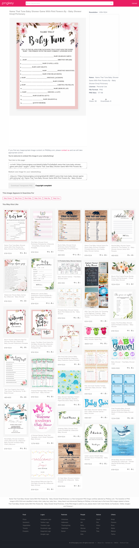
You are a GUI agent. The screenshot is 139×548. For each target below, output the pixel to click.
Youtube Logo (45, 525)
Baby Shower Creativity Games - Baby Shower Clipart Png (96, 338)
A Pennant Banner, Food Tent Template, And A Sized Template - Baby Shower (42, 437)
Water (113, 528)
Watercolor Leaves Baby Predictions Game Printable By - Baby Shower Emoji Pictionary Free (42, 296)
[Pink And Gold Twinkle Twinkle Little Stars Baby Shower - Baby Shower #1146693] (96, 366)
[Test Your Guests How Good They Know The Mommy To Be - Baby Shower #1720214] (16, 370)
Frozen (82, 519)
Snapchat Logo (45, 531)
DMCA (116, 543)
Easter (63, 531)
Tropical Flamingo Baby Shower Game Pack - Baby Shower (42, 391)
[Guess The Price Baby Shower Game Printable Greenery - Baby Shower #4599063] (123, 305)
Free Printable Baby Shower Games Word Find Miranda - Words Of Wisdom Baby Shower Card (122, 411)
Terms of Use (124, 543)
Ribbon (113, 531)
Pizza (24, 519)
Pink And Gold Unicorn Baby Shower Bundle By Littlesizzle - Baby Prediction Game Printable (68, 358)
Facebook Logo (45, 528)
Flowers (113, 522)
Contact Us (108, 543)
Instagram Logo (45, 519)
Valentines (64, 528)
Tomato (25, 528)
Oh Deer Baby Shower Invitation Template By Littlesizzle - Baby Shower (69, 480)
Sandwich (26, 522)
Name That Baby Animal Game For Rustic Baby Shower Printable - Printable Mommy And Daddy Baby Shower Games (96, 248)
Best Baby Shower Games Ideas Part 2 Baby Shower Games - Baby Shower (96, 411)
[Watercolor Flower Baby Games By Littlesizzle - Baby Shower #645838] (16, 275)
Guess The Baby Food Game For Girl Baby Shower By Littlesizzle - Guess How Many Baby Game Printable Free (42, 345)
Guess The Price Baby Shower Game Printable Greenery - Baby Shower (122, 324)
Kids (81, 534)
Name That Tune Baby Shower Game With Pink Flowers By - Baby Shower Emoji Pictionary (14, 247)
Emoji (112, 519)
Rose (112, 525)
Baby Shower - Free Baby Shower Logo (123, 363)
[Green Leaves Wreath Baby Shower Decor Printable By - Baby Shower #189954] (96, 438)
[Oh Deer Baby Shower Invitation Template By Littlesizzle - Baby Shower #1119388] (69, 458)
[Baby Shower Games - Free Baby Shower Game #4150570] (69, 267)
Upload (134, 3)
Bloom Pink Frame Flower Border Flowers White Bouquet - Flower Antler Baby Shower (122, 278)
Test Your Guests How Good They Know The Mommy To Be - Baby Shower (15, 391)
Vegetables (26, 525)
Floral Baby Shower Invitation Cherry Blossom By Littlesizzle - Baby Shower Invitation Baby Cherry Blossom (15, 441)
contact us (65, 150)
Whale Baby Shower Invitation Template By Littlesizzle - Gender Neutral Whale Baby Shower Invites (122, 462)
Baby (82, 525)
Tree (97, 531)
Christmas (64, 519)
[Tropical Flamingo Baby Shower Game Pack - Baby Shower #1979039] (42, 373)
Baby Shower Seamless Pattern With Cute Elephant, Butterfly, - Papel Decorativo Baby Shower (68, 398)
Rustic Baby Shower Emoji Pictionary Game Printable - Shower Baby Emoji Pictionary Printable (68, 247)
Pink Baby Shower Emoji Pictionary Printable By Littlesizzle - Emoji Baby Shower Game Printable (42, 245)
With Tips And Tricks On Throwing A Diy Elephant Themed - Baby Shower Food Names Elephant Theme (96, 314)
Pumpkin (25, 531)
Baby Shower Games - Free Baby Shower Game (69, 277)
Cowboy (83, 531)
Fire (97, 522)
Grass (98, 525)
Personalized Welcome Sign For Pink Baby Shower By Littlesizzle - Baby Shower (42, 483)
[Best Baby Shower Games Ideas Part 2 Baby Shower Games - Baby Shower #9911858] (96, 403)
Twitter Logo (44, 522)
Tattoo (113, 534)
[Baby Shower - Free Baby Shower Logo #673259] (123, 348)
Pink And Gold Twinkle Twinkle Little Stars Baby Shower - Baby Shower (95, 387)
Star (97, 528)
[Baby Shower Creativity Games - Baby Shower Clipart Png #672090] (96, 331)
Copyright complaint (44, 185)
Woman (82, 528)
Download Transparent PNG (21, 185)
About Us (101, 543)
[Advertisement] (31, 131)
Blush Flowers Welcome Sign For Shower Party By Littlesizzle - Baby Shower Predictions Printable (16, 341)
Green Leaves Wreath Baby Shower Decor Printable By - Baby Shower (96, 457)
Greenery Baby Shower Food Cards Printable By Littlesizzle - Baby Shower (68, 430)
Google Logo (44, 534)
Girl (81, 522)
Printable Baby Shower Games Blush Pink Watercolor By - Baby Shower (69, 312)
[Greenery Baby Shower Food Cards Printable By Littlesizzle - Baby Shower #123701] (69, 418)
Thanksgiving (65, 525)
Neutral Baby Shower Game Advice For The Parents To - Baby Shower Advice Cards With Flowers (122, 248)
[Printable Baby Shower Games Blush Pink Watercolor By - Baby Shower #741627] (69, 298)
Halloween (64, 522)
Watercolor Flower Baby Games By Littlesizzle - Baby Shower (15, 296)
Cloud (98, 519)
